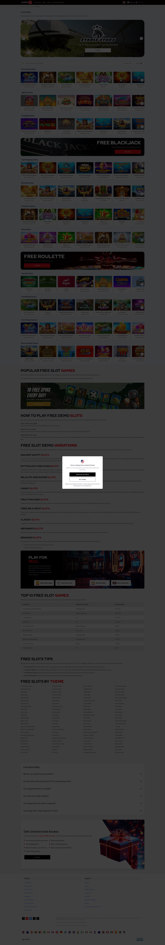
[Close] (101, 458)
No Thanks (82, 479)
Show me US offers (82, 474)
